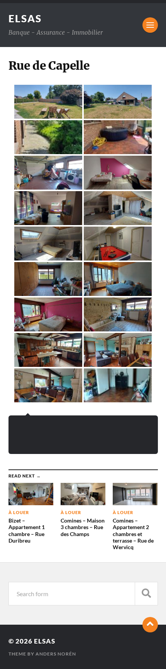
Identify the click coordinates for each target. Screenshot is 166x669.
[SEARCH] (146, 593)
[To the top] (150, 624)
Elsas (25, 18)
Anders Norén (56, 654)
